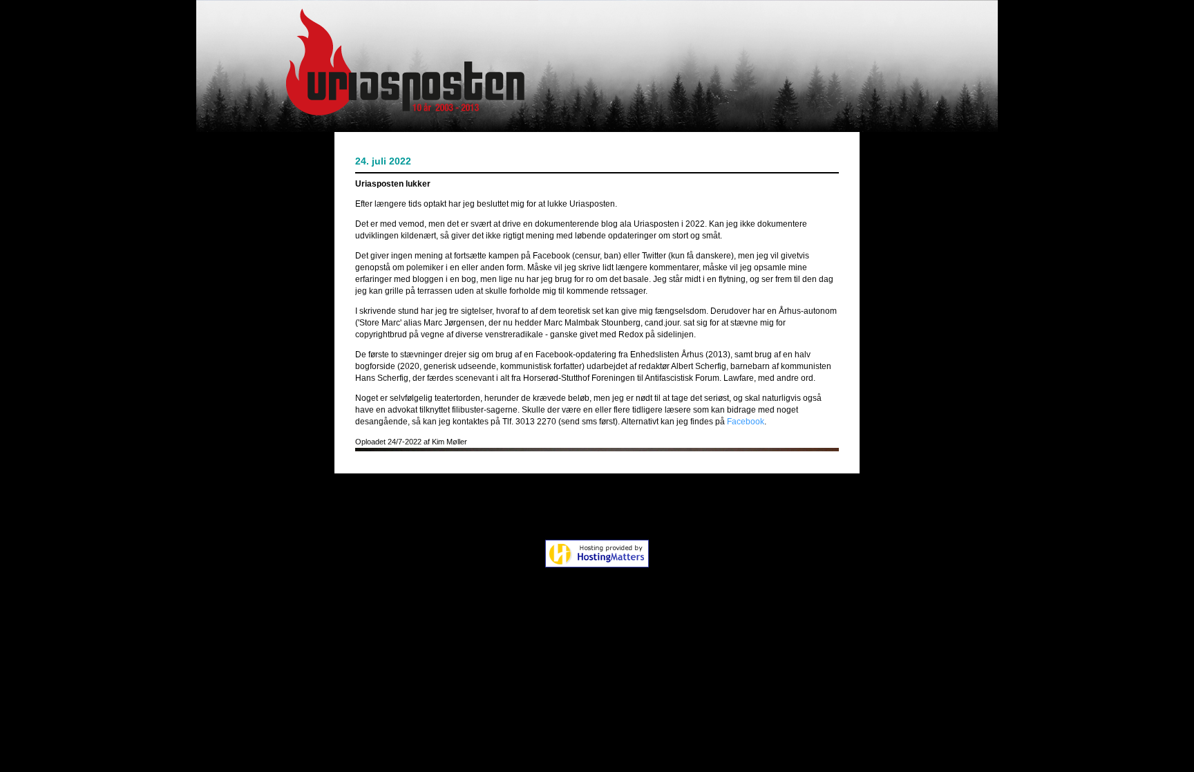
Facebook (745, 421)
